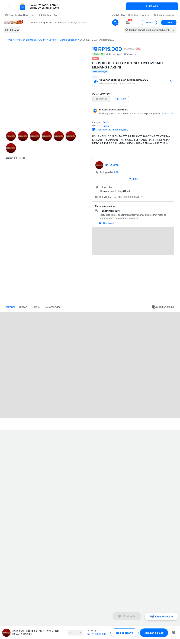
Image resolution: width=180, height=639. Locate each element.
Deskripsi (9, 307)
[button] (90, 6)
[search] (115, 22)
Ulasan (23, 307)
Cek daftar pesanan (164, 15)
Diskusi (35, 307)
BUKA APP (152, 6)
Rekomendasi (52, 307)
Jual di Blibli (118, 15)
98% (116, 172)
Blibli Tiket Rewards (138, 15)
